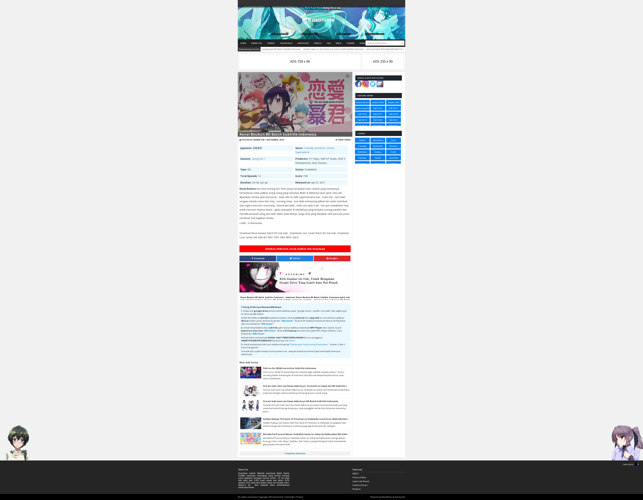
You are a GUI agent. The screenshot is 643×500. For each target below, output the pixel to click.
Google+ (333, 258)
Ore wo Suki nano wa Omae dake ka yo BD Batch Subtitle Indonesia (300, 401)
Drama (377, 151)
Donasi (363, 43)
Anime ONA (378, 102)
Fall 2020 (377, 119)
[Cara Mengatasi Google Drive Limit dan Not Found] (295, 291)
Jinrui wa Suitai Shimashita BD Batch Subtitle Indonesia (392, 49)
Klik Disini (267, 323)
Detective (362, 151)
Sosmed (350, 43)
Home (243, 43)
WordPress (387, 497)
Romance (320, 148)
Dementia (378, 146)
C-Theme (298, 497)
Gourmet (393, 157)
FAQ (329, 43)
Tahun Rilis (286, 43)
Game (378, 157)
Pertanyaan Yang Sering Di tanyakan (309, 344)
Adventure (378, 140)
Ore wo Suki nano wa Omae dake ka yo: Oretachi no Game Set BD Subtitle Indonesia (310, 385)
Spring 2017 (258, 158)
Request (356, 489)
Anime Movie (362, 102)
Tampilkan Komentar (295, 453)
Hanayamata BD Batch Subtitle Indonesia (281, 49)
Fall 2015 (393, 108)
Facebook (259, 258)
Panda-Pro (400, 497)
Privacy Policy (359, 477)
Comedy (308, 148)
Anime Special (362, 108)
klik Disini (287, 320)
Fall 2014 (377, 108)
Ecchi (393, 151)
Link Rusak (303, 43)
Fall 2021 (393, 119)
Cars (393, 140)
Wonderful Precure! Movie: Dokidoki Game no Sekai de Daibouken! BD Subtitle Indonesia (313, 434)
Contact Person (359, 485)
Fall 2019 (362, 119)
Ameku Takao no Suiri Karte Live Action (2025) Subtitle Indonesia (333, 49)
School (330, 148)
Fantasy (362, 157)
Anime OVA (393, 102)
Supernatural (302, 152)
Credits (318, 43)
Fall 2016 (362, 114)
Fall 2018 (393, 114)
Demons (393, 146)
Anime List (256, 43)
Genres (271, 43)
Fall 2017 (377, 114)
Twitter (296, 258)
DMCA (338, 43)
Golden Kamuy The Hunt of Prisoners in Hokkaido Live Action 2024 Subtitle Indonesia (310, 418)
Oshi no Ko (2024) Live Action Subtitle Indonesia (289, 368)
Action (362, 140)
